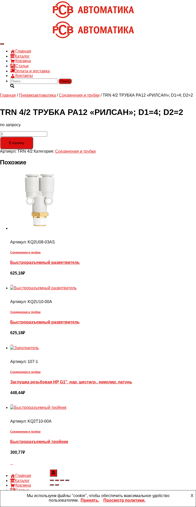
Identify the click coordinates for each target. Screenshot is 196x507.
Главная (23, 51)
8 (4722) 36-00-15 (26, 11)
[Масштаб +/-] (52, 480)
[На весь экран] (57, 480)
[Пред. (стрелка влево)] (52, 485)
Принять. (90, 500)
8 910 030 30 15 (25, 6)
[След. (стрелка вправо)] (57, 485)
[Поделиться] (62, 480)
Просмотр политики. (124, 500)
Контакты (24, 75)
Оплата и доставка (32, 71)
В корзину (16, 143)
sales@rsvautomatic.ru (31, 15)
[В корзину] (11, 283)
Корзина (23, 61)
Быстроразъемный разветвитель (45, 262)
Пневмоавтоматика (37, 95)
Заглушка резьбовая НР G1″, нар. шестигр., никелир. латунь (71, 382)
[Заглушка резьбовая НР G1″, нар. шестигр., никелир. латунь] (24, 348)
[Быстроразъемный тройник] (38, 407)
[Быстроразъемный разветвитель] (39, 228)
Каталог (22, 56)
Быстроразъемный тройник (39, 441)
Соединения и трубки (79, 95)
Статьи (22, 66)
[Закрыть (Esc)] (67, 480)
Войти (46, 20)
